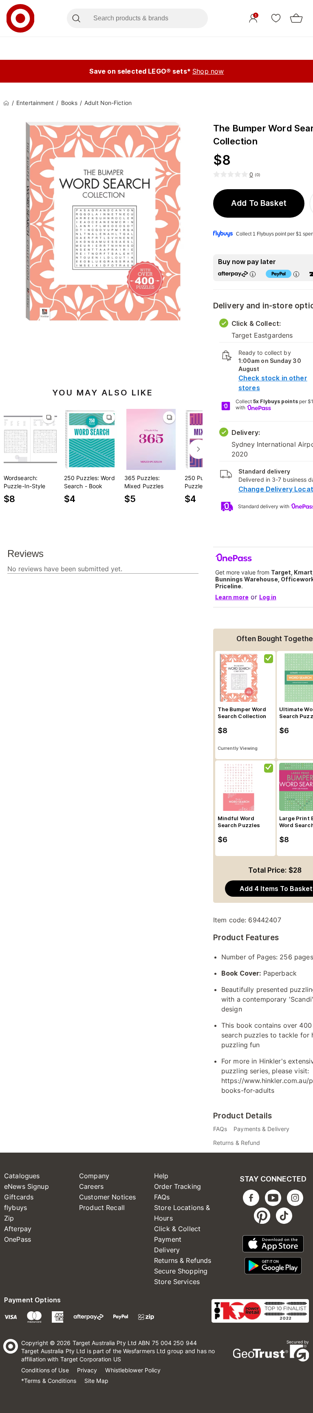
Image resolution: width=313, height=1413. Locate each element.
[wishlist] (276, 18)
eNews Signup (26, 1186)
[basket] (296, 18)
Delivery (167, 1250)
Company (94, 1176)
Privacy (87, 1370)
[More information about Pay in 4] (296, 274)
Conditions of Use (45, 1370)
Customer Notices (107, 1197)
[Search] (76, 18)
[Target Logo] (20, 18)
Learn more (232, 597)
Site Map (96, 1380)
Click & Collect (177, 1229)
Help (161, 1176)
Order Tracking (177, 1186)
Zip (9, 1218)
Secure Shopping (180, 1271)
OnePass (17, 1239)
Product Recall (102, 1207)
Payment (167, 1239)
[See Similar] (48, 417)
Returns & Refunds (183, 1260)
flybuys (15, 1207)
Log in (267, 597)
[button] (259, 203)
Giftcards (18, 1197)
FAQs (162, 1197)
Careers (91, 1186)
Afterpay (17, 1229)
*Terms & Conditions (48, 1380)
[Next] (198, 449)
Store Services (177, 1282)
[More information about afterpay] (252, 274)
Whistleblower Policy (133, 1370)
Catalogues (22, 1176)
